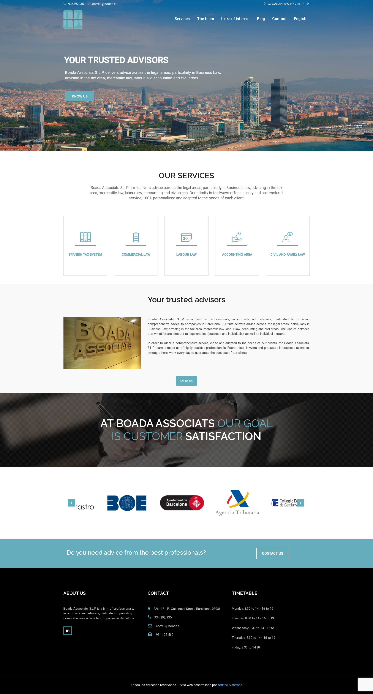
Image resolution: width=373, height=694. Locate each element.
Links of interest (235, 18)
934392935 (76, 4)
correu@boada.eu (104, 4)
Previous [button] (71, 503)
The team (205, 18)
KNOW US (80, 96)
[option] (106, 503)
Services (182, 18)
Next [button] (300, 503)
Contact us (272, 553)
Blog (261, 18)
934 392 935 (163, 617)
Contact (279, 18)
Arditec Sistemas (230, 685)
